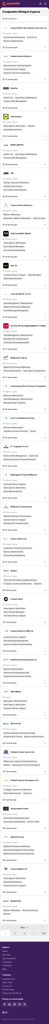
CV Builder (7, 965)
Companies (7, 962)
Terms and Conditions (11, 993)
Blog (4, 969)
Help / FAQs (7, 982)
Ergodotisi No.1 (8, 979)
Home (4, 951)
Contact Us (7, 986)
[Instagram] (14, 1004)
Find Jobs (6, 955)
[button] (40, 3)
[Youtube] (19, 1004)
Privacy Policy (8, 990)
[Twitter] (24, 1004)
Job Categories (9, 958)
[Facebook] (4, 1004)
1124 (43, 933)
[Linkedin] (9, 1004)
